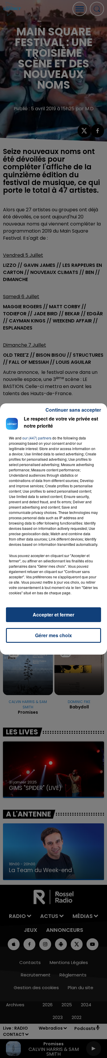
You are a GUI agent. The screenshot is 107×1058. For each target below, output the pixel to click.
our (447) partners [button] (36, 437)
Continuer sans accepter (73, 409)
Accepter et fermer (53, 614)
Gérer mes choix (53, 635)
